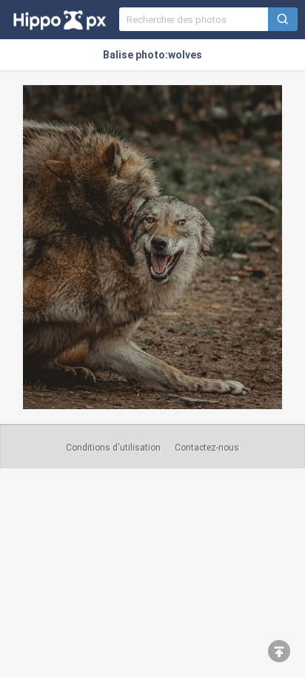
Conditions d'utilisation (113, 447)
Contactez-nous (207, 447)
